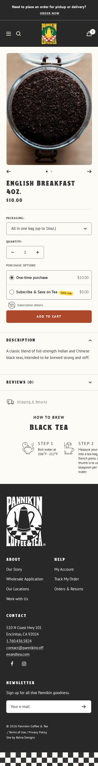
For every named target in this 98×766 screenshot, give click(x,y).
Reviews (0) (20, 382)
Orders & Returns (68, 588)
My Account (64, 569)
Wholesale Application (24, 578)
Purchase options (21, 265)
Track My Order (66, 578)
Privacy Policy (37, 732)
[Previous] (8, 171)
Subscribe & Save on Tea (44, 292)
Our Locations (17, 588)
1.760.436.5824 (19, 640)
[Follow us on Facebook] (12, 664)
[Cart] (89, 33)
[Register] (84, 706)
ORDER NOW (49, 13)
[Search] (18, 33)
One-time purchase (32, 277)
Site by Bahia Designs (20, 737)
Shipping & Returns (32, 402)
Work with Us (17, 598)
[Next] (89, 171)
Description (21, 340)
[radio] (11, 278)
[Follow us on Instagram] (24, 664)
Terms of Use (17, 732)
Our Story (14, 569)
